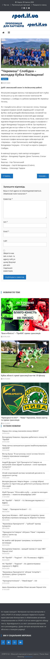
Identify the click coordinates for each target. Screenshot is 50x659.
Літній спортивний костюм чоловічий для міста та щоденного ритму (23, 474)
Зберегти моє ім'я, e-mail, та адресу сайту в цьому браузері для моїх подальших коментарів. (9, 262)
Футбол (4, 79)
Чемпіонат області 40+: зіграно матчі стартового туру (8, 176)
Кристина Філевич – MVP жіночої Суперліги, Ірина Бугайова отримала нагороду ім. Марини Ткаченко (23, 516)
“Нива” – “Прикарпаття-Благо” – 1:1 (16, 509)
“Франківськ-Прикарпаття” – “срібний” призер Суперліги (21, 525)
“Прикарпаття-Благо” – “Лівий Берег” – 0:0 (19, 581)
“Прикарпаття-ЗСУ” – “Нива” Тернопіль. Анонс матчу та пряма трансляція (24, 418)
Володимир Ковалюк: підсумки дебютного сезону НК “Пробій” (24, 438)
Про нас (6, 5)
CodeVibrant (28, 657)
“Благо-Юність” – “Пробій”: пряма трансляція (20, 333)
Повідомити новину (40, 5)
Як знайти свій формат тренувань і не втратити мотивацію (22, 541)
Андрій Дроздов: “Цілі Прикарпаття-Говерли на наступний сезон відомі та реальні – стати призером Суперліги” (24, 464)
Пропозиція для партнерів (21, 5)
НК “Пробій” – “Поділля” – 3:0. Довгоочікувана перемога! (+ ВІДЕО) (21, 565)
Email (6, 231)
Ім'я (5, 222)
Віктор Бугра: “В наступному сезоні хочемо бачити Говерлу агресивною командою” (23, 455)
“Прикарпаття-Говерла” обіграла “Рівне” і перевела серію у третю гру (23, 533)
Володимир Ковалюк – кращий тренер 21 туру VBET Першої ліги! (24, 550)
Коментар (8, 199)
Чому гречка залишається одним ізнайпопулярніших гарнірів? (24, 446)
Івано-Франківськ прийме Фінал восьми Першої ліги (24, 587)
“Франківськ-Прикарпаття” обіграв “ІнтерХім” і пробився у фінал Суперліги (21, 573)
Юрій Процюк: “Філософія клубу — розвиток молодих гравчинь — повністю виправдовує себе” (25, 493)
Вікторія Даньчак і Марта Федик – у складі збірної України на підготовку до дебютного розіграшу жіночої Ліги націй (25, 483)
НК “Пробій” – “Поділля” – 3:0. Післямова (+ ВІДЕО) (22, 557)
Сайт (5, 241)
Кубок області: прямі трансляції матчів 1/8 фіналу (23, 375)
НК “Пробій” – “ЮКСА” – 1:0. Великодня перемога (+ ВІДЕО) (23, 501)
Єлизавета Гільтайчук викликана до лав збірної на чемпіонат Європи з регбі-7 (44, 176)
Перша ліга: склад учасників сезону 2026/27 (20, 431)
